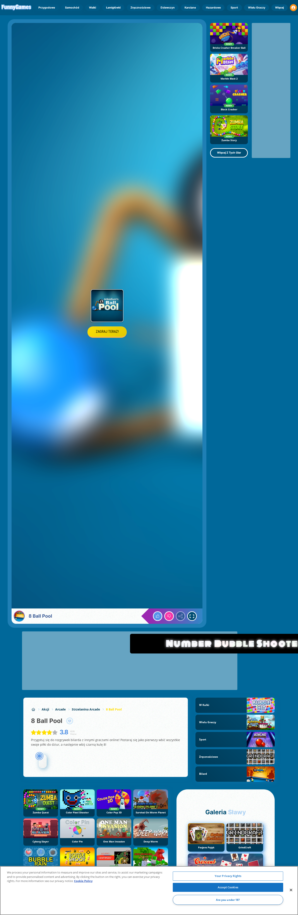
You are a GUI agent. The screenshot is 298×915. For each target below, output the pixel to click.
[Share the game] (180, 616)
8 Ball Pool (114, 709)
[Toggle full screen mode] (192, 616)
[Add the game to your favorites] (69, 720)
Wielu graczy (256, 7)
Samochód (72, 7)
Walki (92, 7)
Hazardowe (213, 7)
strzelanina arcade (86, 709)
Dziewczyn (168, 7)
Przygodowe (46, 7)
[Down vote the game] (169, 616)
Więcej (279, 7)
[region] (149, 890)
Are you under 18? (228, 900)
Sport (234, 7)
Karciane (190, 7)
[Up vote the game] (158, 616)
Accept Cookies (228, 887)
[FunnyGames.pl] (33, 709)
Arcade (60, 709)
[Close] (291, 890)
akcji (45, 709)
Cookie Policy (83, 881)
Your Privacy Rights (228, 876)
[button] (293, 7)
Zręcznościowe (140, 7)
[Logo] (16, 7)
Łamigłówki (113, 7)
